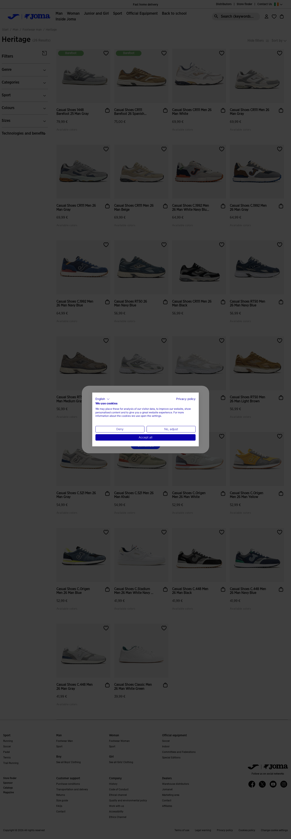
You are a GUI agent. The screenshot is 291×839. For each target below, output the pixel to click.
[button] (102, 399)
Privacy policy (186, 399)
